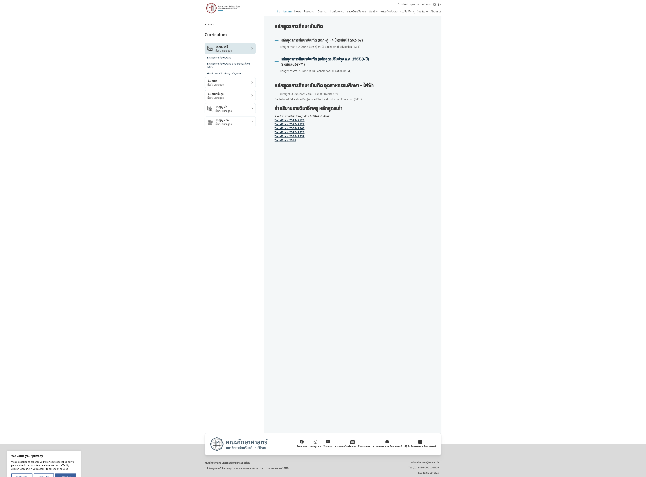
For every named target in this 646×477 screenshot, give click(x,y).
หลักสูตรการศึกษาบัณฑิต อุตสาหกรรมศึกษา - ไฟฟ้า (229, 65)
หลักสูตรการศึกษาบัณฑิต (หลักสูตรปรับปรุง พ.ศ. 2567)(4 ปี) (325, 59)
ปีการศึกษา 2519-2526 (289, 120)
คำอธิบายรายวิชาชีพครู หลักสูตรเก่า (225, 73)
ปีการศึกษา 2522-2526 (289, 132)
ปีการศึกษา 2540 (285, 140)
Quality (373, 12)
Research (309, 12)
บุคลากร (414, 4)
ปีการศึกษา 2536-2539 (289, 136)
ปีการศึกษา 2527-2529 (289, 124)
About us (435, 12)
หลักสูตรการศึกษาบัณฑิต (219, 57)
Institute (422, 12)
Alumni (426, 4)
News (297, 12)
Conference (337, 12)
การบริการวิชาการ (356, 12)
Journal (322, 12)
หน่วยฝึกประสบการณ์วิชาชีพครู (397, 12)
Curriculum (284, 12)
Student (403, 4)
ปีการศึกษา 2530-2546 (289, 128)
